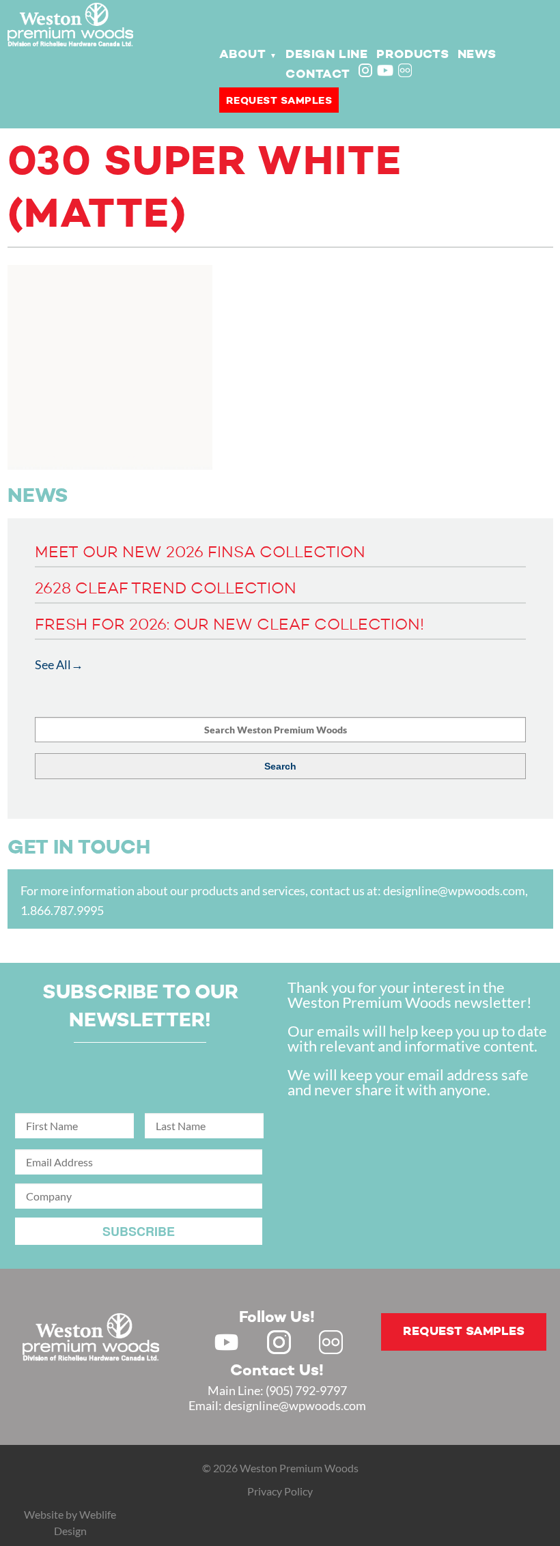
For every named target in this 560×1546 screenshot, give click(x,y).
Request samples (279, 101)
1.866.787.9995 (62, 910)
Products (412, 54)
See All (53, 664)
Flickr (406, 72)
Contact (317, 74)
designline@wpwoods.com (454, 890)
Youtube (385, 70)
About (242, 54)
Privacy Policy (280, 1491)
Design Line (326, 54)
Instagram (367, 72)
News (477, 54)
